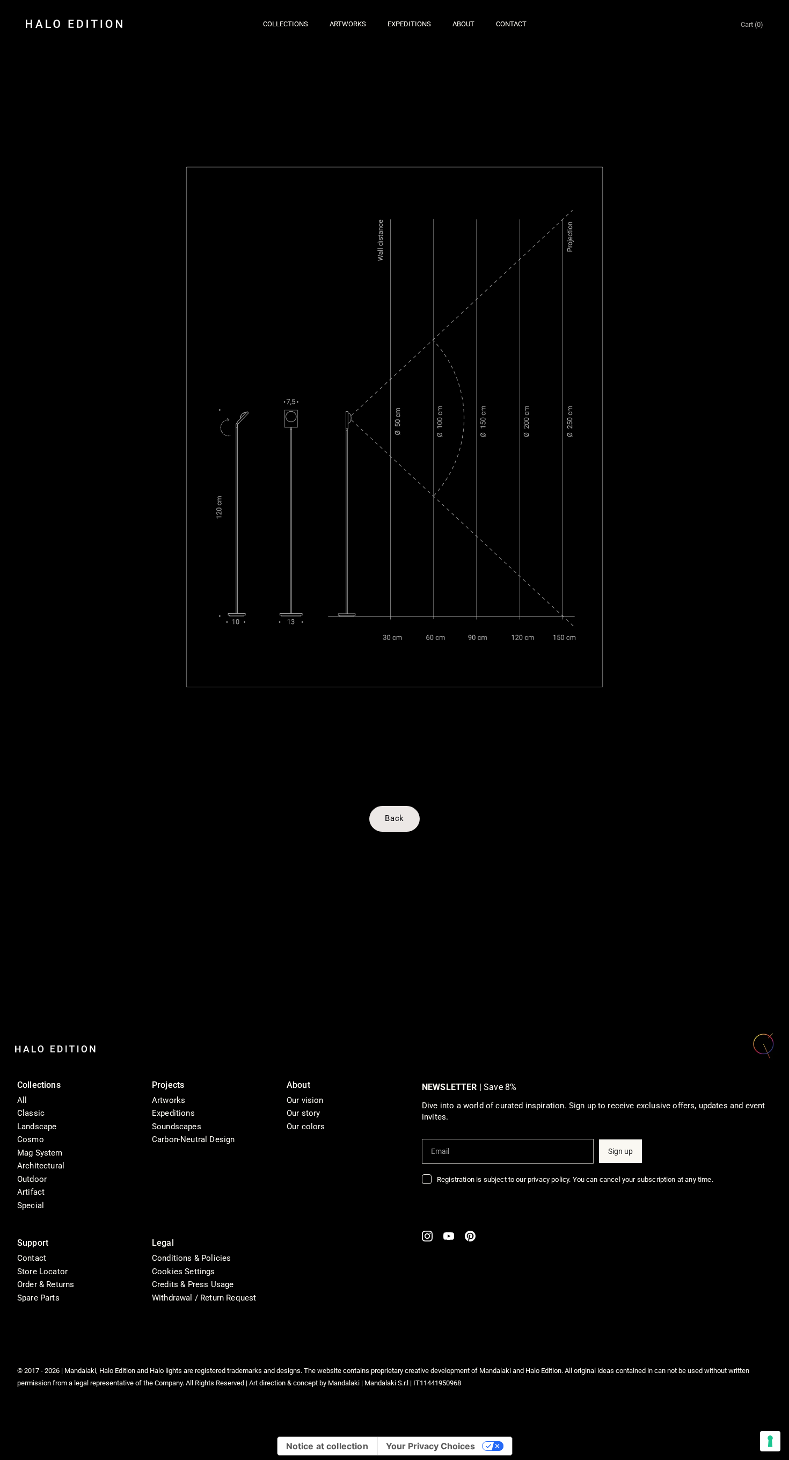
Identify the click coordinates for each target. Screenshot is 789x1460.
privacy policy (548, 1179)
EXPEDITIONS (409, 24)
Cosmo (30, 1139)
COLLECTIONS (285, 24)
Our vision (305, 1100)
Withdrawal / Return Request (204, 1298)
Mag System (40, 1153)
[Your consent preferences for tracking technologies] (770, 1441)
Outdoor (32, 1179)
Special (30, 1205)
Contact (31, 1258)
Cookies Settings (183, 1271)
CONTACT (511, 24)
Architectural (40, 1166)
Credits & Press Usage (192, 1284)
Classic (31, 1113)
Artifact (31, 1192)
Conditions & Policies (191, 1258)
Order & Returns (45, 1284)
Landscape (36, 1126)
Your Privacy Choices (430, 1446)
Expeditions (173, 1113)
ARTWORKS (348, 24)
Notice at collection (327, 1446)
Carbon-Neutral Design (193, 1139)
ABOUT (463, 24)
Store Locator (42, 1271)
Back (394, 818)
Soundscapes (176, 1126)
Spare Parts (38, 1298)
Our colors (306, 1126)
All (22, 1100)
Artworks (168, 1100)
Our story (303, 1113)
